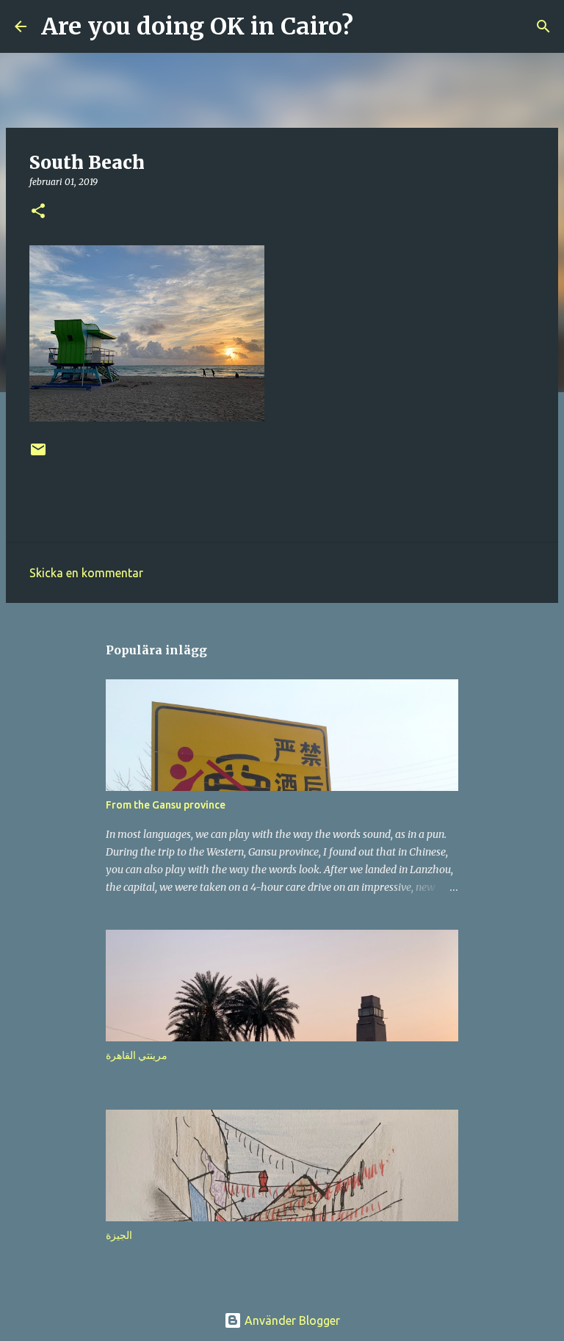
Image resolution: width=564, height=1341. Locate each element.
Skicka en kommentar (86, 572)
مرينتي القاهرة (136, 1055)
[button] (38, 212)
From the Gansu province (165, 805)
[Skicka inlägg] (38, 455)
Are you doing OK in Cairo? (197, 26)
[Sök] (374, 26)
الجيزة (119, 1235)
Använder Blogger (291, 1320)
